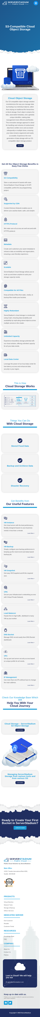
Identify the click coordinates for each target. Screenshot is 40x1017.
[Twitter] (10, 1003)
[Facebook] (6, 1003)
